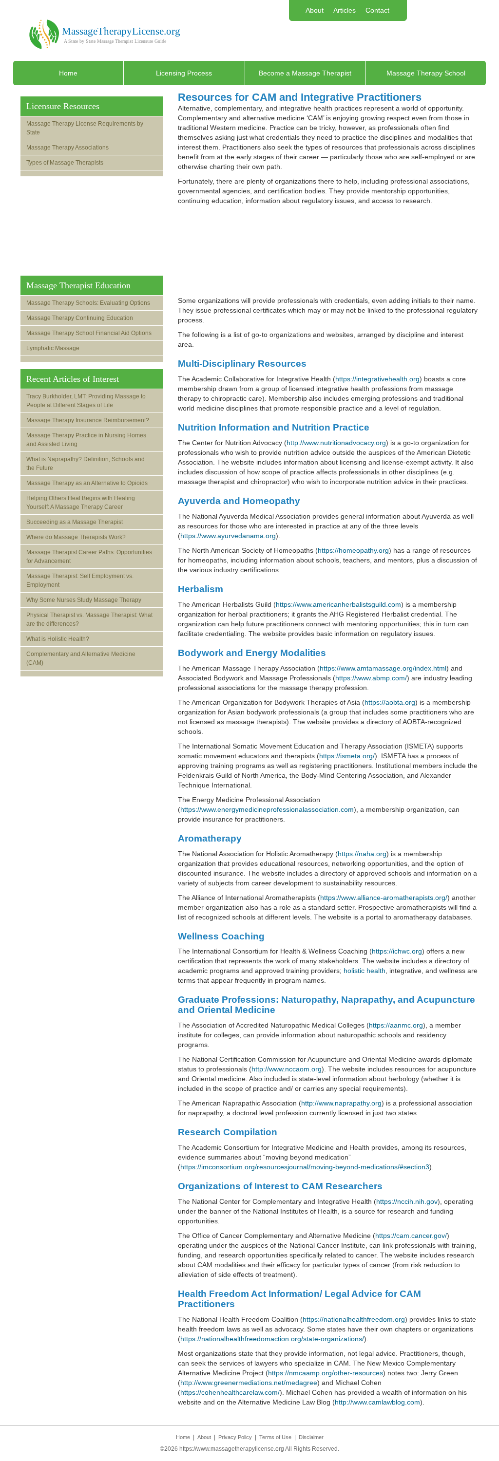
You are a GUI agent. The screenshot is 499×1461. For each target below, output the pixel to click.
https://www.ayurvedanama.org (228, 536)
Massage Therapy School (425, 73)
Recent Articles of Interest (72, 379)
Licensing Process (184, 73)
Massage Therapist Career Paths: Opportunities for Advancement (89, 556)
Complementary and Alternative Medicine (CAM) (80, 658)
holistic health (364, 970)
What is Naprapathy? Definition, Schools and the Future (85, 463)
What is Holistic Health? (57, 639)
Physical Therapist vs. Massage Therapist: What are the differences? (89, 619)
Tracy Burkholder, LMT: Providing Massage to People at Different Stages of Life (86, 401)
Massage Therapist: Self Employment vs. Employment (80, 580)
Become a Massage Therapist (305, 73)
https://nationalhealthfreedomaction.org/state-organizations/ (272, 1339)
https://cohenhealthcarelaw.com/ (230, 1392)
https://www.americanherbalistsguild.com (338, 604)
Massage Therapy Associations (67, 147)
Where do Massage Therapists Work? (76, 537)
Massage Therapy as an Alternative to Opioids (87, 483)
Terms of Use (275, 1437)
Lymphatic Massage (52, 348)
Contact (377, 10)
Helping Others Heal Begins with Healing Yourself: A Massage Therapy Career (80, 502)
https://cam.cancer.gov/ (411, 1235)
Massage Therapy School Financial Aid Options (89, 333)
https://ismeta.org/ (347, 756)
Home (68, 73)
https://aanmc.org (396, 1025)
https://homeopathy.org (353, 550)
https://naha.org (362, 854)
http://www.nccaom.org (286, 1069)
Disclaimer (311, 1437)
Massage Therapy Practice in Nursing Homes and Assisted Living (86, 440)
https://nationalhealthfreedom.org (354, 1319)
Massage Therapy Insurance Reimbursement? (87, 420)
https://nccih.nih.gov (407, 1201)
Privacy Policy (235, 1437)
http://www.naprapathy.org (341, 1103)
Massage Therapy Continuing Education (79, 318)
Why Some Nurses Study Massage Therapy (83, 600)
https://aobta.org (390, 702)
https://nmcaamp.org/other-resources (325, 1373)
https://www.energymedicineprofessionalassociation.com (267, 809)
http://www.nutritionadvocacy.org (336, 443)
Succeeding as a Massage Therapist (74, 522)
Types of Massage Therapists (64, 162)
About (315, 10)
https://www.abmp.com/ (371, 678)
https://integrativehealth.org (377, 379)
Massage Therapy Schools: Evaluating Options (88, 303)
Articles (344, 10)
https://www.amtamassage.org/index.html (383, 668)
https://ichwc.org (397, 951)
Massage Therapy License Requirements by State (84, 128)
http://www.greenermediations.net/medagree (248, 1382)
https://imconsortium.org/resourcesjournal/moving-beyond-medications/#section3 (304, 1167)
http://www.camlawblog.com (377, 1402)
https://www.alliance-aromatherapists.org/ (383, 897)
